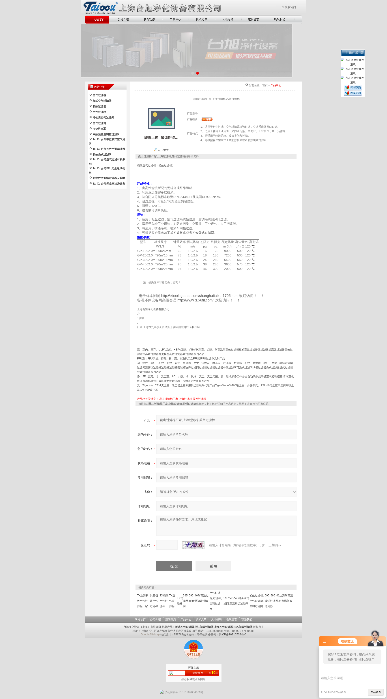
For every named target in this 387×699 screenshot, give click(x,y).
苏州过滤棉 (199, 398)
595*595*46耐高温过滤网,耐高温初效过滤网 (196, 601)
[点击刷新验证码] (193, 545)
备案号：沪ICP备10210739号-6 (227, 634)
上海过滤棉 (185, 398)
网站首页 (140, 619)
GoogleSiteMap (150, 634)
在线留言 (231, 619)
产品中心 (186, 619)
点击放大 (163, 150)
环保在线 (193, 667)
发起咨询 (375, 692)
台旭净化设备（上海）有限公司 (142, 626)
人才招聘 (216, 619)
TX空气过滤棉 (172, 601)
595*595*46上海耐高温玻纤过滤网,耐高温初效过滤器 (279, 601)
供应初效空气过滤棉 (154, 601)
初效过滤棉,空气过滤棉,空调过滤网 (256, 601)
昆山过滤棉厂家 (168, 398)
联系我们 (246, 619)
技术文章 (201, 619)
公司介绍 (155, 619)
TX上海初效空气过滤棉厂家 (142, 601)
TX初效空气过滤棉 (164, 601)
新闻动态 (170, 619)
